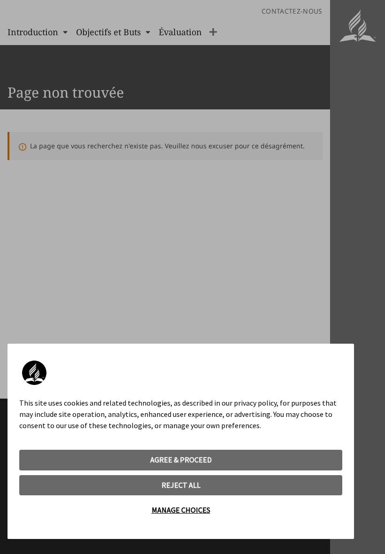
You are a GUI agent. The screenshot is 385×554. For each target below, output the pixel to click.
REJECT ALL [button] (181, 485)
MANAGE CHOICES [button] (181, 510)
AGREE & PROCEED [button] (181, 459)
